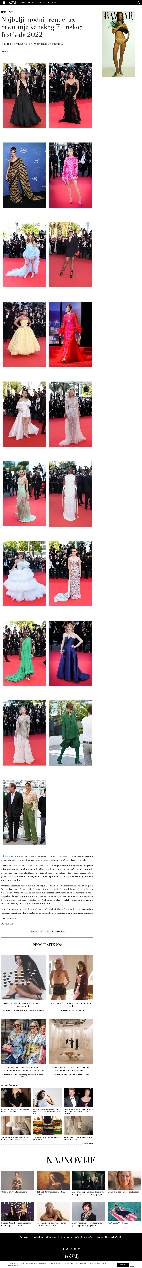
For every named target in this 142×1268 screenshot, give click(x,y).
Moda (22, 2)
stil (52, 931)
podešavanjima (13, 1265)
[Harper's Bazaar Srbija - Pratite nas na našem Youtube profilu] (78, 1249)
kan (42, 931)
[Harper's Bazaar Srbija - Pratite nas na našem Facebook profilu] (63, 1249)
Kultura (41, 2)
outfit (47, 931)
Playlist (53, 2)
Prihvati (123, 1264)
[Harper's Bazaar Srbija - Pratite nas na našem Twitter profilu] (67, 1249)
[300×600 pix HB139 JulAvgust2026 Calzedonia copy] (118, 44)
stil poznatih (60, 931)
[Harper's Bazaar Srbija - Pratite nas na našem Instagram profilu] (75, 1249)
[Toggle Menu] (3, 2)
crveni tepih (34, 931)
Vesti (11, 12)
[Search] (138, 2)
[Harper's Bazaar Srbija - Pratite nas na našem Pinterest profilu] (71, 1249)
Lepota (31, 2)
